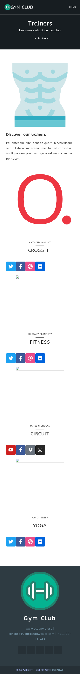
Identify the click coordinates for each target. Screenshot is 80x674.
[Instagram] (40, 450)
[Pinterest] (49, 650)
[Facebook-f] (20, 266)
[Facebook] (31, 650)
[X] (22, 650)
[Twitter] (11, 266)
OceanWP (57, 670)
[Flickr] (40, 266)
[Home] (33, 38)
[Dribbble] (30, 266)
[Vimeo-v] (30, 450)
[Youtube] (11, 450)
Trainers (43, 38)
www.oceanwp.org (39, 628)
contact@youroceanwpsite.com (31, 634)
